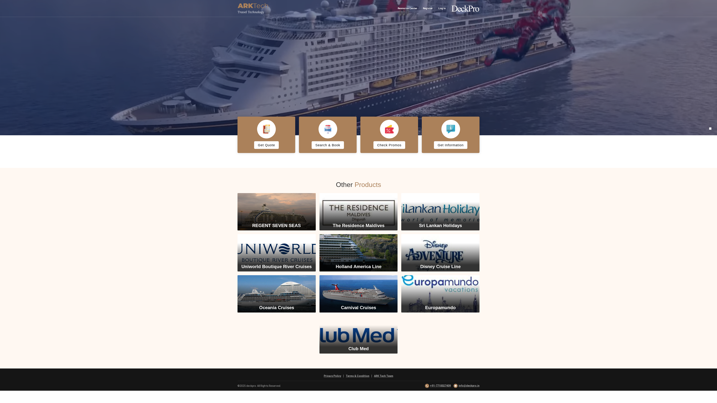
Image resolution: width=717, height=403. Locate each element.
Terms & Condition (357, 375)
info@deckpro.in (469, 385)
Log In (442, 8)
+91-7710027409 (440, 385)
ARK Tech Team (383, 375)
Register (428, 8)
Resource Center (407, 8)
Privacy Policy (332, 375)
